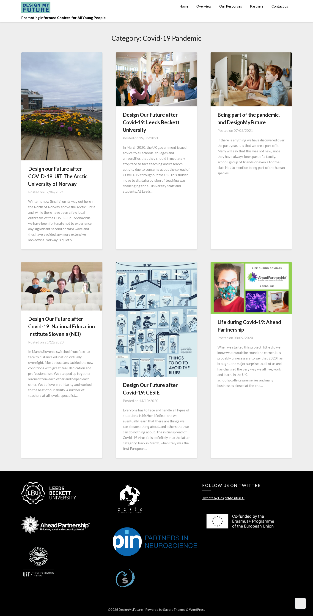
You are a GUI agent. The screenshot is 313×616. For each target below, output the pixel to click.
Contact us (280, 6)
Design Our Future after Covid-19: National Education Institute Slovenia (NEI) (61, 326)
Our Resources (230, 6)
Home (183, 6)
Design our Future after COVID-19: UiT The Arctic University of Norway (58, 176)
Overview (203, 6)
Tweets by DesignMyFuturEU (223, 498)
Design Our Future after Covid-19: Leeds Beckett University (151, 122)
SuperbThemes (174, 609)
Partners (257, 6)
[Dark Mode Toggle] (300, 603)
